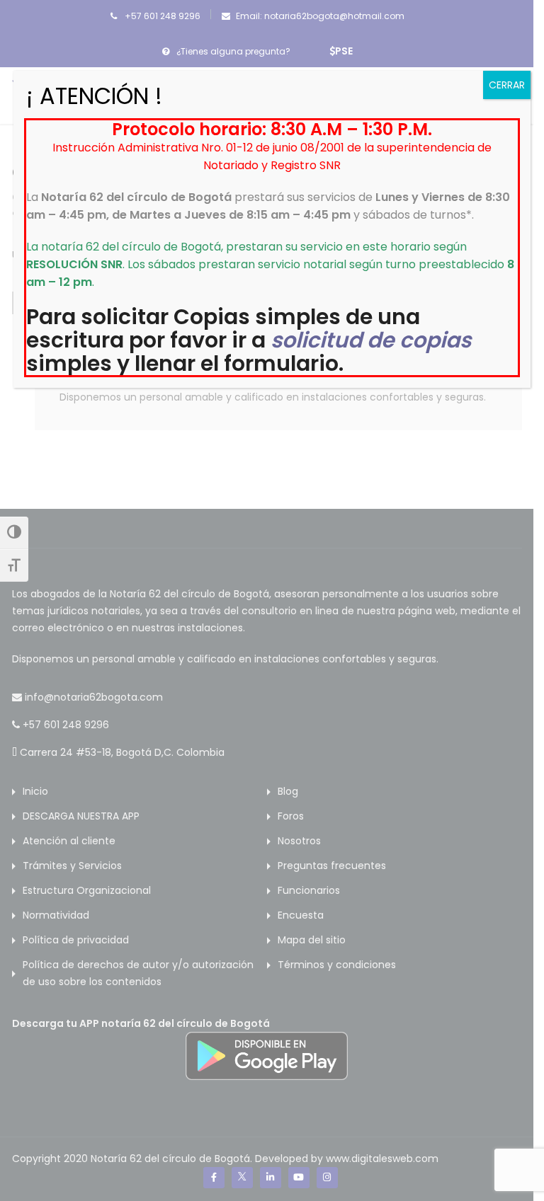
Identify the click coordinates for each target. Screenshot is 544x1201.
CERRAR (507, 85)
